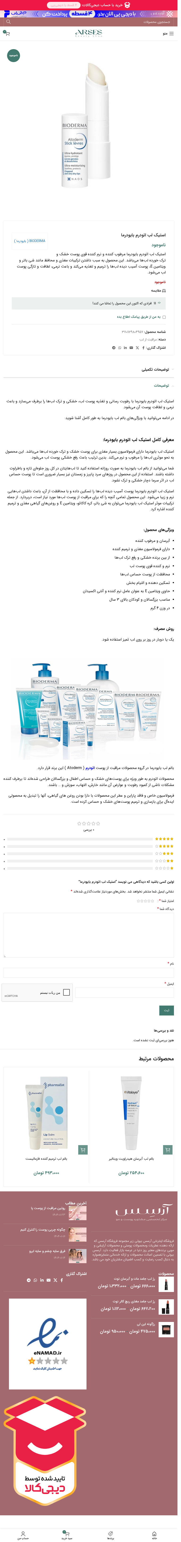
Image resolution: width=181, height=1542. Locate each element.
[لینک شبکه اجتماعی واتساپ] (120, 348)
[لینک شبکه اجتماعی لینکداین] (125, 348)
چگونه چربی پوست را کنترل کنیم (43, 1229)
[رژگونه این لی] (166, 1329)
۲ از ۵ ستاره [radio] (149, 901)
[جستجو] (8, 22)
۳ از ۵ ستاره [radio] (145, 901)
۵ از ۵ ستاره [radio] (138, 901)
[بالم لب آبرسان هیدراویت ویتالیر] (131, 1113)
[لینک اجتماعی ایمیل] (131, 348)
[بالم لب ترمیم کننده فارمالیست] (46, 1113)
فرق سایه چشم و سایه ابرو (47, 1251)
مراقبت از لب (148, 339)
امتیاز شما (166, 901)
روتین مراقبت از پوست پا (48, 1208)
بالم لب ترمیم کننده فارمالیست (46, 1158)
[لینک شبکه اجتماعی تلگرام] (114, 348)
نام (171, 963)
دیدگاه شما (165, 909)
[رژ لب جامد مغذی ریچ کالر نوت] (166, 1307)
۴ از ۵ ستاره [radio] (142, 901)
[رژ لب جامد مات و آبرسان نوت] (166, 1284)
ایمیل (169, 983)
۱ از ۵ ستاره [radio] (152, 901)
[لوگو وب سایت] (88, 33)
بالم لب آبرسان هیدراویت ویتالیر (131, 1158)
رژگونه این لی (146, 1324)
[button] (168, 1150)
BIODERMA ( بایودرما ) (29, 241)
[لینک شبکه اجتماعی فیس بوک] (143, 348)
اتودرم (90, 768)
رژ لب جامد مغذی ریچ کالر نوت (134, 1301)
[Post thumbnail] (77, 1213)
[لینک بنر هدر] (88, 13)
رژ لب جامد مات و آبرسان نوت (134, 1279)
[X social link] (137, 348)
